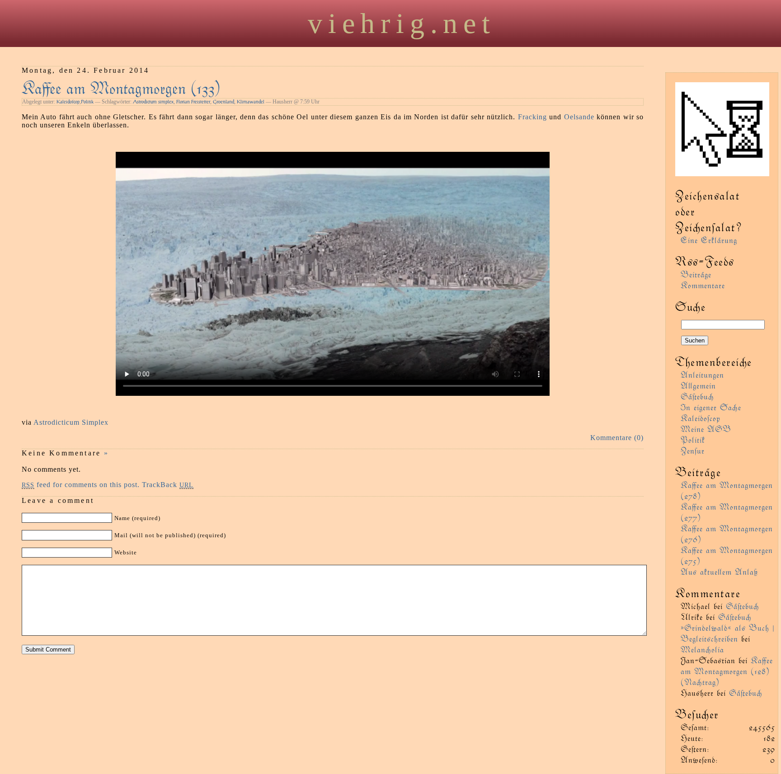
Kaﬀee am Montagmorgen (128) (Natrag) (727, 671)
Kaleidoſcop (68, 101)
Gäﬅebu (697, 396)
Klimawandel (250, 101)
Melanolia (702, 649)
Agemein (698, 385)
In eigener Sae (711, 407)
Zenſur (693, 450)
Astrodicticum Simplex (70, 422)
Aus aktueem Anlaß (719, 571)
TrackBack (167, 484)
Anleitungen (702, 374)
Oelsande (579, 117)
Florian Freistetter (193, 101)
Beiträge (696, 274)
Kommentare (703, 285)
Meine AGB (706, 428)
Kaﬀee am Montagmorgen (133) (121, 87)
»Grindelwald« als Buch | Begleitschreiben (728, 632)
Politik (87, 101)
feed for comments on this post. (81, 484)
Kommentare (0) (617, 437)
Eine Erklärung (709, 240)
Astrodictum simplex (153, 101)
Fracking (532, 117)
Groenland (223, 101)
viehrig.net (402, 23)
